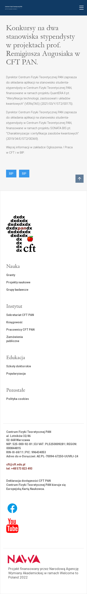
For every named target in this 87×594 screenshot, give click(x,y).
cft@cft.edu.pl (15, 464)
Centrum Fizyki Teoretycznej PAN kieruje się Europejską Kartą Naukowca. (36, 487)
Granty (10, 275)
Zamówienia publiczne (14, 339)
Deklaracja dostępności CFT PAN (28, 480)
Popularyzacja (16, 373)
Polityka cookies (17, 398)
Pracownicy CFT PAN (20, 329)
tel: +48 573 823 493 (19, 468)
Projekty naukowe (18, 282)
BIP (11, 173)
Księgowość (14, 322)
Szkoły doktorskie (18, 366)
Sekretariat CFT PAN (20, 315)
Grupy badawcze (17, 289)
